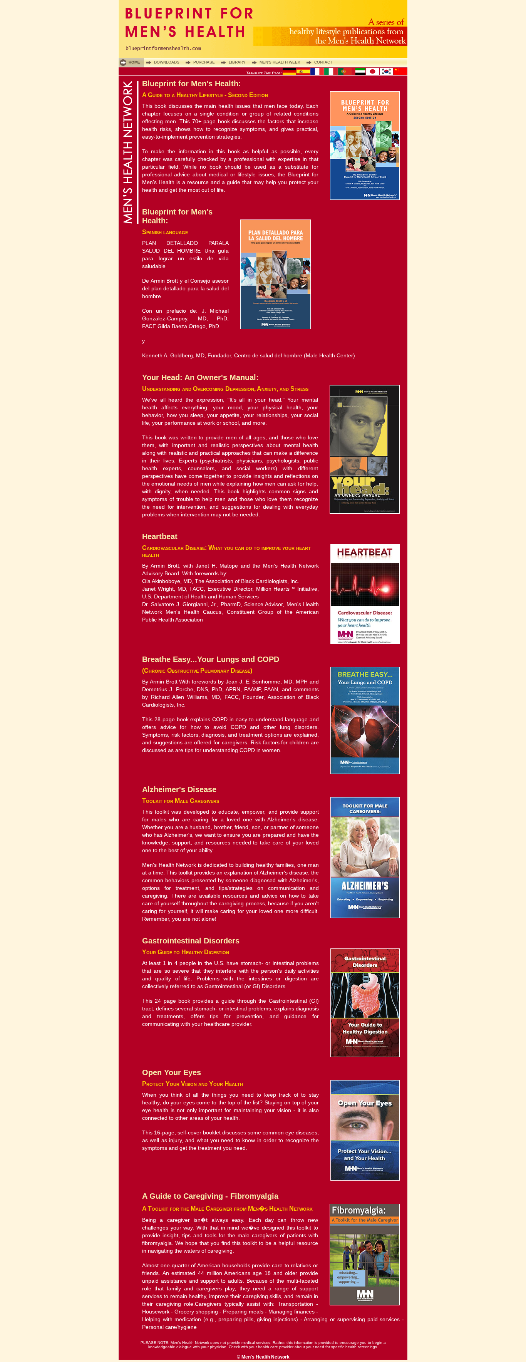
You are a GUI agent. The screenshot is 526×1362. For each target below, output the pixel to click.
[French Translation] (317, 74)
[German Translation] (290, 74)
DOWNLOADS (166, 62)
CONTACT (323, 62)
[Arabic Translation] (359, 74)
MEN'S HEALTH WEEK (280, 62)
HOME (134, 62)
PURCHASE (204, 62)
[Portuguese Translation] (345, 74)
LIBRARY (237, 62)
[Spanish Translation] (303, 74)
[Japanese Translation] (373, 74)
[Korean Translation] (387, 74)
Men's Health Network (265, 1357)
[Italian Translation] (331, 74)
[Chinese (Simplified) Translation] (400, 74)
